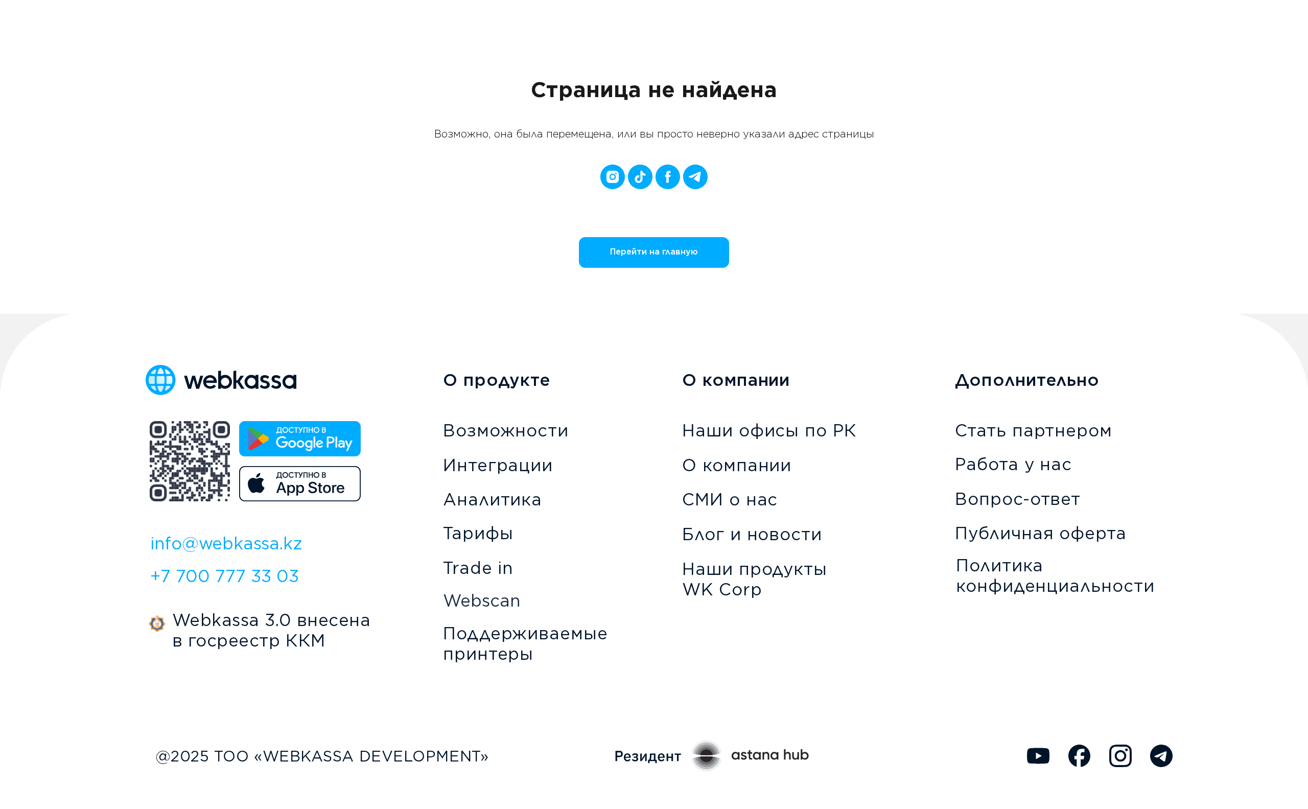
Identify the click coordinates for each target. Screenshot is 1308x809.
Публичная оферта (1041, 533)
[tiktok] (640, 177)
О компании (736, 465)
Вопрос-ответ (1018, 499)
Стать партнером (1033, 430)
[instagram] (612, 177)
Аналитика (492, 499)
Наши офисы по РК (769, 430)
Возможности (506, 430)
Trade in (478, 568)
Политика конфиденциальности (1055, 575)
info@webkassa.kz (226, 543)
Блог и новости (752, 534)
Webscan (482, 600)
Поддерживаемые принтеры (525, 643)
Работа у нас (1013, 464)
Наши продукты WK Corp (754, 579)
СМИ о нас (730, 499)
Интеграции (498, 465)
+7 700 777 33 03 (224, 576)
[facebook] (668, 177)
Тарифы (478, 533)
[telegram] (695, 177)
